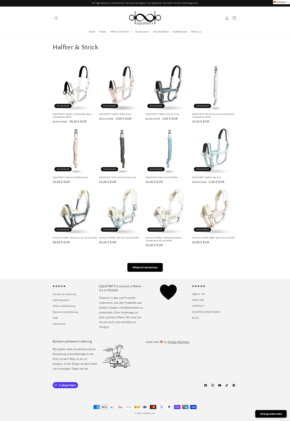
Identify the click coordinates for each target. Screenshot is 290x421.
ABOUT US (198, 294)
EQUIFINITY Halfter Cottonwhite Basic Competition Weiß (72, 115)
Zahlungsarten (61, 300)
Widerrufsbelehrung (64, 306)
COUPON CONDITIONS (206, 312)
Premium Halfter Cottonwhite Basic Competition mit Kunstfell (164, 239)
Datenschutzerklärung (65, 312)
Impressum (59, 323)
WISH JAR (198, 300)
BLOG (195, 318)
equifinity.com (149, 413)
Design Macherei (178, 342)
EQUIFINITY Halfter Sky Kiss (206, 177)
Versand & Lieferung (64, 294)
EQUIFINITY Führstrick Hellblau (162, 177)
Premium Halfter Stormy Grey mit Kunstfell (75, 238)
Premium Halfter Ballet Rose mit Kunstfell (213, 238)
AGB (55, 318)
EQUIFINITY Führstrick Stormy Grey (117, 177)
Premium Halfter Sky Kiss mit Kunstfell (119, 238)
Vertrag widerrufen (271, 413)
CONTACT (198, 306)
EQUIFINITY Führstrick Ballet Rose (70, 177)
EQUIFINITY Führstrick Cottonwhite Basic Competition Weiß (213, 115)
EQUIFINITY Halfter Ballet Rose (115, 114)
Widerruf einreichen (145, 267)
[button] (56, 18)
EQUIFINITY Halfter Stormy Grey (162, 114)
